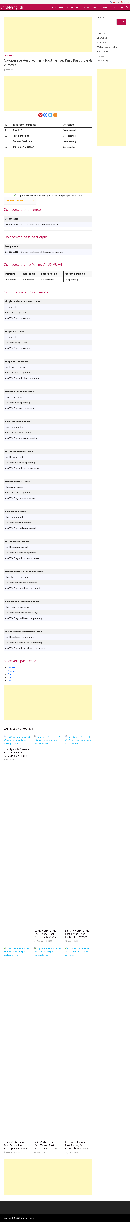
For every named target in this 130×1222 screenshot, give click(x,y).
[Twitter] (50, 115)
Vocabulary (73, 7)
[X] (118, 2)
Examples (102, 37)
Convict (11, 667)
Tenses (103, 7)
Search (100, 17)
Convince (12, 670)
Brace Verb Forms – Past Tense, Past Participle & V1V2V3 (15, 1145)
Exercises (101, 42)
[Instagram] (125, 2)
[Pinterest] (122, 2)
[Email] (128, 2)
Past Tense (57, 7)
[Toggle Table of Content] (31, 201)
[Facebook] (111, 2)
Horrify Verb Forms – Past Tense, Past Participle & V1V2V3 (16, 752)
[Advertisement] (48, 34)
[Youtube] (115, 2)
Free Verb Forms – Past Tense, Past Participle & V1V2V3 (76, 1145)
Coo (10, 674)
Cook (10, 677)
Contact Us (117, 7)
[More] (55, 115)
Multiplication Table (107, 46)
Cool (10, 680)
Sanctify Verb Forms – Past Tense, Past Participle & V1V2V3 (78, 934)
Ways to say (90, 7)
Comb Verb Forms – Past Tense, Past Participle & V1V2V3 (46, 934)
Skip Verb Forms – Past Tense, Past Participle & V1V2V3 (46, 1145)
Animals (101, 33)
